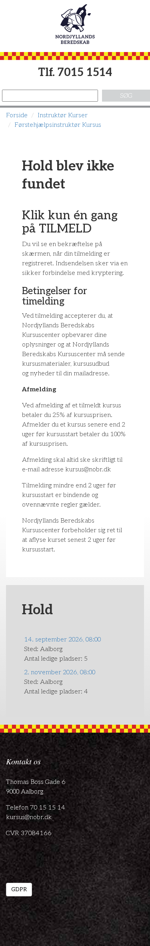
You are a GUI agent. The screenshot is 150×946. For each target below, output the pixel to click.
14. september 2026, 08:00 (62, 639)
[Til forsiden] (75, 24)
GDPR (19, 889)
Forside (17, 115)
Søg (126, 96)
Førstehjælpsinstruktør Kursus (57, 125)
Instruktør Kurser (63, 115)
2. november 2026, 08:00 (59, 672)
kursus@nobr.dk (29, 817)
